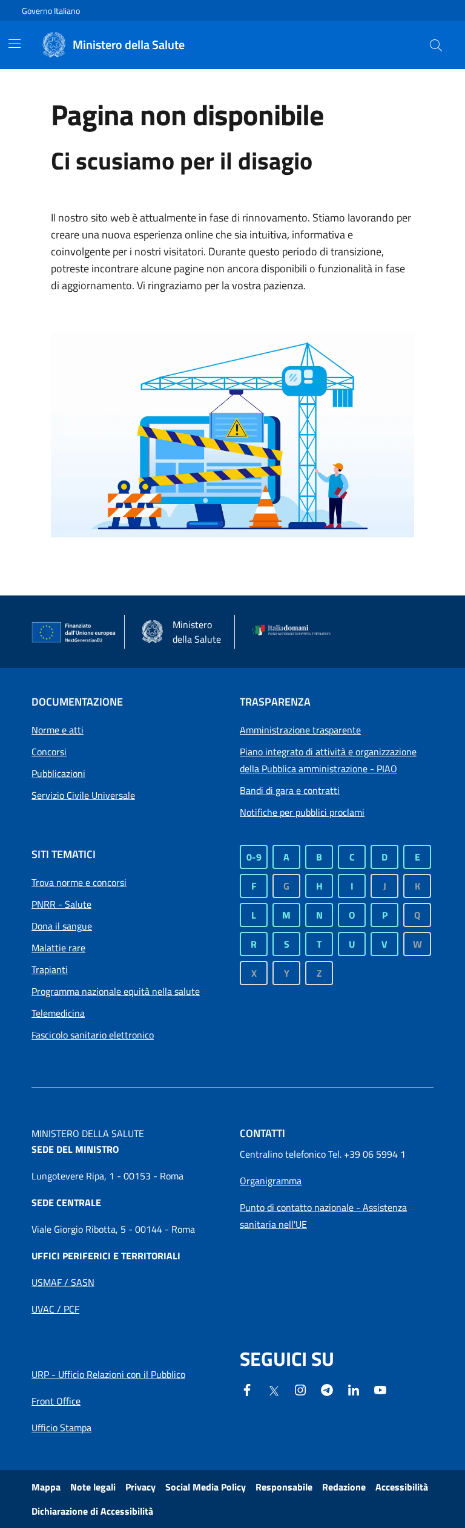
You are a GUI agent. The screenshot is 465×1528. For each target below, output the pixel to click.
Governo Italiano (51, 10)
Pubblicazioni (58, 773)
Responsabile (284, 1487)
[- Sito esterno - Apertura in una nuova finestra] (380, 1389)
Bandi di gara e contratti (290, 790)
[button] (436, 45)
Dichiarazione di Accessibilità (92, 1511)
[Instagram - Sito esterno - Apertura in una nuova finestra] (300, 1389)
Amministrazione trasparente (300, 730)
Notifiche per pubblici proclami (302, 812)
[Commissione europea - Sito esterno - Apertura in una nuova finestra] (74, 632)
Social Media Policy (205, 1487)
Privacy (140, 1487)
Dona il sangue (61, 926)
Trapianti (49, 969)
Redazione (344, 1487)
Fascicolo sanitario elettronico (92, 1035)
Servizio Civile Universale (83, 795)
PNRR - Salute (61, 904)
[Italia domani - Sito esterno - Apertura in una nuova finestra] (295, 632)
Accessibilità (401, 1487)
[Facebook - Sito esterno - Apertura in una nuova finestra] (247, 1389)
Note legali (93, 1487)
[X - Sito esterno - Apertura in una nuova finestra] (273, 1390)
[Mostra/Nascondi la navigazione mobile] (14, 43)
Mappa (46, 1487)
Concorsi (49, 751)
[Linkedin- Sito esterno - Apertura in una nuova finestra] (353, 1389)
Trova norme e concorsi (79, 882)
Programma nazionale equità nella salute (115, 991)
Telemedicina (58, 1013)
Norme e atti (57, 730)
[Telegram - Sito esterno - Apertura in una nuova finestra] (327, 1389)
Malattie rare (58, 947)
